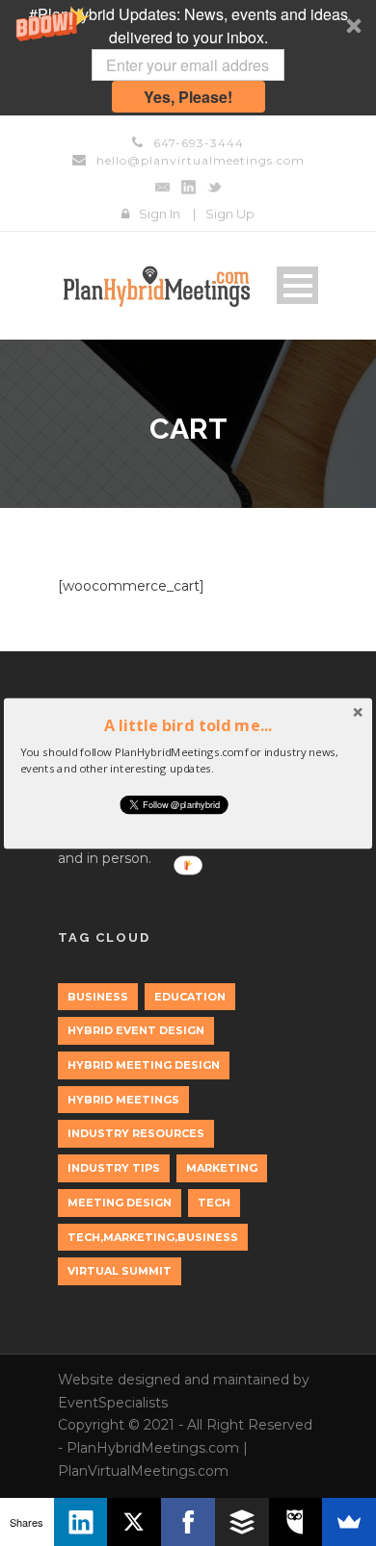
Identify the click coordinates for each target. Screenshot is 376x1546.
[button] (188, 725)
